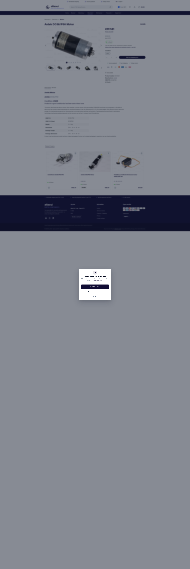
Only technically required (95, 291)
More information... (97, 280)
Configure (95, 296)
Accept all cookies (95, 286)
